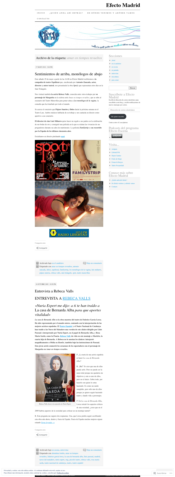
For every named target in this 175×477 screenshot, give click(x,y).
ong (66, 459)
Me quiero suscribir (117, 116)
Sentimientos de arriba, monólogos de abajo (68, 73)
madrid (97, 456)
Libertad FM (116, 152)
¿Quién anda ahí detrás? (66, 13)
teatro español (77, 463)
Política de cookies (63, 473)
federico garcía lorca (55, 456)
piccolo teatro (74, 459)
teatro (69, 463)
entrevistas (64, 450)
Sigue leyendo (48, 422)
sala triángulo (66, 272)
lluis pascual (88, 456)
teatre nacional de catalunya (55, 463)
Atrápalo (114, 149)
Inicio (41, 13)
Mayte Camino (116, 155)
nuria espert (59, 459)
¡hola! (113, 60)
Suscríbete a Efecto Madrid (121, 95)
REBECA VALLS (77, 298)
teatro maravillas (83, 272)
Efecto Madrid (123, 5)
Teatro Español (66, 326)
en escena (55, 450)
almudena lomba (58, 453)
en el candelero (58, 263)
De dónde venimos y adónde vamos (111, 13)
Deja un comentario (94, 263)
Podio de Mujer (117, 159)
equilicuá (55, 269)
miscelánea (115, 77)
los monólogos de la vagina (80, 269)
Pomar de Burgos (117, 162)
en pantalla (115, 70)
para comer (115, 80)
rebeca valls (55, 272)
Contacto (43, 18)
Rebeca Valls (65, 336)
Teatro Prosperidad (118, 165)
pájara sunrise (45, 272)
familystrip (64, 269)
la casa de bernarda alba (74, 456)
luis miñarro (96, 269)
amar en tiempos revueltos (62, 266)
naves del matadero (47, 459)
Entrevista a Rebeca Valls (54, 290)
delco (49, 269)
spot (74, 272)
